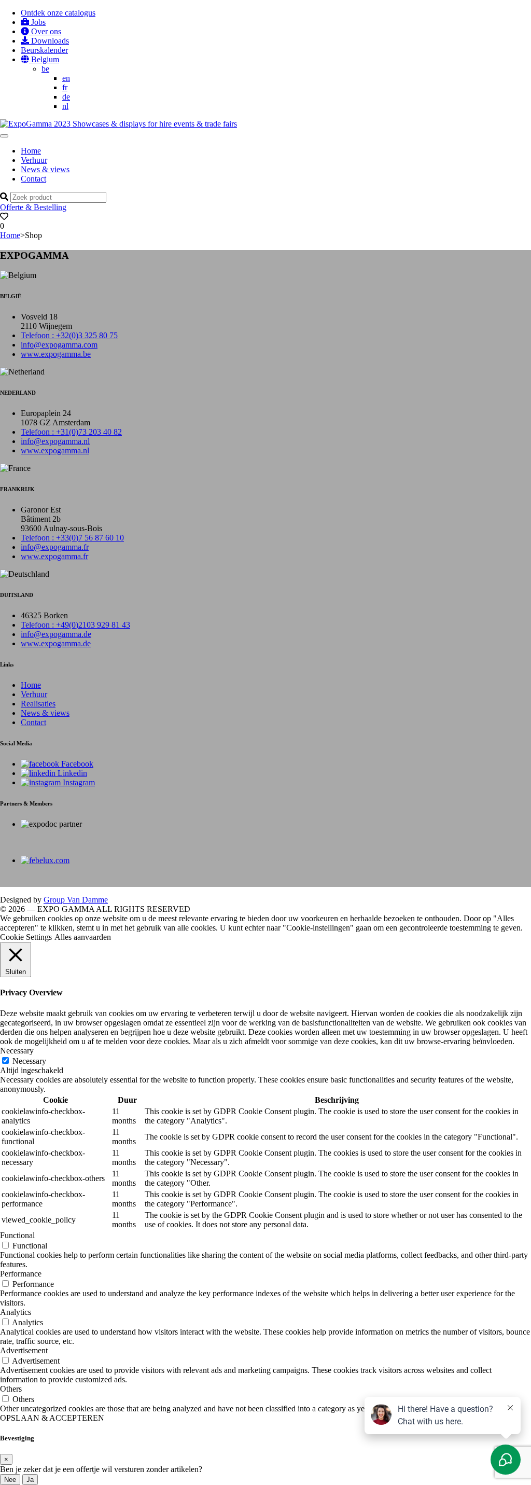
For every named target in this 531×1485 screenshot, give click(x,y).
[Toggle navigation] (4, 135)
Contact (33, 178)
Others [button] (11, 1388)
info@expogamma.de (56, 634)
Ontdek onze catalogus (58, 12)
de (66, 96)
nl (65, 106)
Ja (30, 1479)
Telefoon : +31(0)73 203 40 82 (71, 431)
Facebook (76, 763)
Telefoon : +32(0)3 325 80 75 (69, 335)
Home (31, 150)
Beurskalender (44, 50)
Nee (10, 1479)
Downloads (49, 40)
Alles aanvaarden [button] (82, 937)
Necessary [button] (17, 1050)
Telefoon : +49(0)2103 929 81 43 (75, 624)
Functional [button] (17, 1235)
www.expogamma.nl (55, 450)
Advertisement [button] (24, 1350)
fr (64, 87)
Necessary (29, 1061)
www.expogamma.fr (54, 556)
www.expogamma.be (56, 354)
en (66, 78)
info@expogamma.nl (55, 441)
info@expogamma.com (59, 344)
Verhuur (34, 160)
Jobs (37, 22)
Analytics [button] (15, 1312)
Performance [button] (20, 1273)
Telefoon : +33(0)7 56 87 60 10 (72, 537)
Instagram (78, 782)
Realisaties (38, 703)
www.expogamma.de (56, 643)
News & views (45, 169)
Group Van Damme (76, 899)
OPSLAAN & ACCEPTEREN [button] (52, 1417)
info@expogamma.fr (55, 547)
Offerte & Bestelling (33, 207)
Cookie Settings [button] (26, 937)
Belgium (44, 59)
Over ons (45, 31)
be (45, 68)
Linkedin (71, 773)
